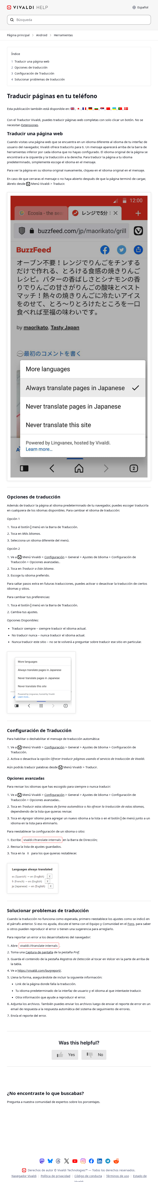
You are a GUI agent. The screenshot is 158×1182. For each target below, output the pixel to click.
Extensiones (29, 125)
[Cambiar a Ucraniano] (114, 109)
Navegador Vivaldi (24, 1176)
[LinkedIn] (99, 1160)
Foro (131, 924)
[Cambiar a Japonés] (78, 109)
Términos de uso (117, 1176)
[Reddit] (116, 1161)
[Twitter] (66, 1160)
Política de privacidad (55, 1176)
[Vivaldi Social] (42, 1160)
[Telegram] (108, 1160)
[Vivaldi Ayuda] (27, 7)
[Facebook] (91, 1160)
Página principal (18, 35)
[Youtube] (75, 1160)
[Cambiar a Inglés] (72, 109)
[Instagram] (83, 1160)
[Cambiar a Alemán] (90, 109)
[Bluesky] (50, 1160)
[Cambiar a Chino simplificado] (108, 109)
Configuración (54, 557)
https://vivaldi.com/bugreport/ (39, 970)
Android (41, 35)
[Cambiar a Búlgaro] (96, 109)
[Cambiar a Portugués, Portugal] (120, 109)
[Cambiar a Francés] (84, 109)
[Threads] (58, 1160)
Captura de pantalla (39, 952)
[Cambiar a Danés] (126, 109)
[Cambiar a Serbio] (102, 109)
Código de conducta (88, 1176)
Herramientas (63, 35)
